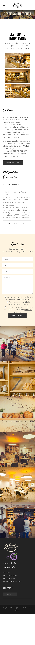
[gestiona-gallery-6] (17, 520)
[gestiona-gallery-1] (17, 343)
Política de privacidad (10, 575)
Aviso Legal (6, 572)
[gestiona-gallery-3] (17, 414)
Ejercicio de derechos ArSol (12, 581)
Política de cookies (9, 578)
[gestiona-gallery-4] (17, 484)
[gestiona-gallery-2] (17, 378)
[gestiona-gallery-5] (17, 449)
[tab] (17, 184)
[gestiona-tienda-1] (17, 60)
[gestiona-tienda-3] (17, 91)
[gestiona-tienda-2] (17, 76)
